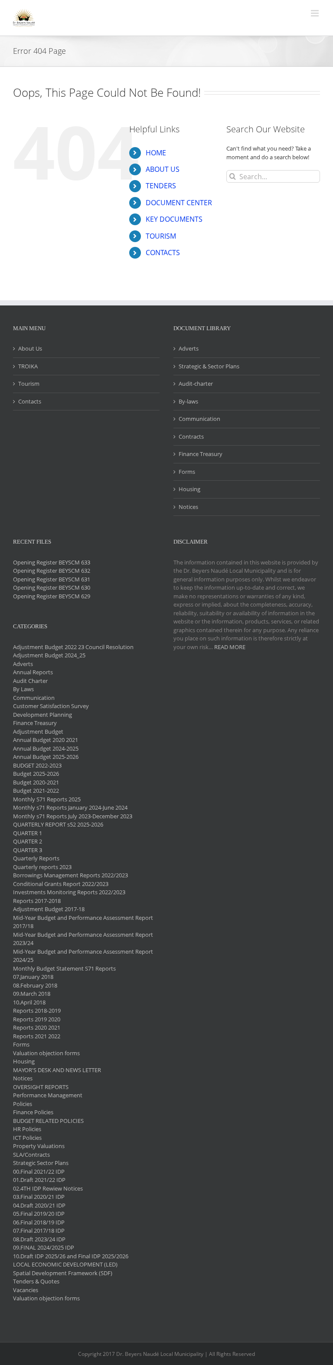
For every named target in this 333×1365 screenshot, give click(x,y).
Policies (22, 1104)
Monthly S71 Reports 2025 (47, 799)
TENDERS (161, 185)
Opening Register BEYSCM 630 (51, 587)
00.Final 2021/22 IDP (39, 1171)
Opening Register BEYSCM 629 (51, 596)
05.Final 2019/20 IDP (39, 1213)
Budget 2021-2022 (36, 790)
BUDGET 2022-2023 (37, 765)
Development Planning (42, 715)
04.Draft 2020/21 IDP (39, 1205)
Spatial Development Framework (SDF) (62, 1273)
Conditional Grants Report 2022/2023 (60, 884)
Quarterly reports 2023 (42, 867)
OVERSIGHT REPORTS (41, 1087)
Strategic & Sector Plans (209, 366)
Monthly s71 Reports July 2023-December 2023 (72, 816)
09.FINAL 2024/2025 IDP (43, 1247)
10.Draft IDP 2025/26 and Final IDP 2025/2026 (70, 1256)
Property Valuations (39, 1146)
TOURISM (161, 236)
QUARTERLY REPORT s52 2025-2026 (58, 824)
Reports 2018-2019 (37, 1010)
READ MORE (229, 647)
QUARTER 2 (27, 841)
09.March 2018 (31, 994)
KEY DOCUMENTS (174, 219)
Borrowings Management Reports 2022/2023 (70, 875)
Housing (189, 489)
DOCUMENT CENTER (179, 202)
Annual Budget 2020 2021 (45, 740)
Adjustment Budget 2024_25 (49, 655)
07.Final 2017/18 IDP (39, 1230)
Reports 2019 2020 (36, 1019)
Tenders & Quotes (36, 1281)
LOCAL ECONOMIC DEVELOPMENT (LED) (65, 1264)
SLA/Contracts (31, 1154)
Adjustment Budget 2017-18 (49, 909)
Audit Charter (30, 681)
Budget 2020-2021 (36, 782)
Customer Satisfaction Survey (51, 706)
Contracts (191, 436)
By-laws (188, 401)
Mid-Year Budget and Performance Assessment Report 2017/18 (83, 922)
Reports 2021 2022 (36, 1036)
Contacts (29, 401)
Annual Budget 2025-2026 (45, 757)
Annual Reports (33, 672)
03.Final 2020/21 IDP (39, 1197)
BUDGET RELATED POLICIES (48, 1121)
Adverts (189, 348)
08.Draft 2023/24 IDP (39, 1239)
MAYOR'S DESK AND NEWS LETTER (57, 1070)
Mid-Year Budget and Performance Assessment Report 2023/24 (83, 939)
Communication (199, 419)
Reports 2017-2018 (37, 901)
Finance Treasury (200, 454)
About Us (30, 348)
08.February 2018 (35, 985)
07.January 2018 (33, 977)
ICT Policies (27, 1138)
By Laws (23, 689)
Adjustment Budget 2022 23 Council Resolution (73, 647)
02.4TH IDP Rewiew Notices (48, 1188)
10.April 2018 (29, 1002)
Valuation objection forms (46, 1053)
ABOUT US (163, 169)
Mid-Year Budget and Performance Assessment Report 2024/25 (83, 956)
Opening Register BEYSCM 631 (51, 579)
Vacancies (25, 1290)
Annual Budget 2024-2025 (45, 748)
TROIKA (28, 366)
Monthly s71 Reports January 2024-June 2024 (70, 807)
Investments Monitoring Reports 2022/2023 (69, 892)
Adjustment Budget (38, 731)
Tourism (28, 383)
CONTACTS (163, 252)
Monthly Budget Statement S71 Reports (64, 968)
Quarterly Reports (36, 858)
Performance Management (47, 1095)
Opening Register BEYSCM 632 (51, 570)
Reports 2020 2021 (36, 1027)
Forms (187, 472)
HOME (156, 153)
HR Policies (27, 1129)
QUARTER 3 (27, 850)
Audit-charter (196, 383)
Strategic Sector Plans (41, 1163)
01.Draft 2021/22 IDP (39, 1180)
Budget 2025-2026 (36, 774)
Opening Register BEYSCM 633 (51, 562)
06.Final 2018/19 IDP (39, 1222)
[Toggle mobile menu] (315, 13)
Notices (188, 507)
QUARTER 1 (27, 833)
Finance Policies (33, 1112)
